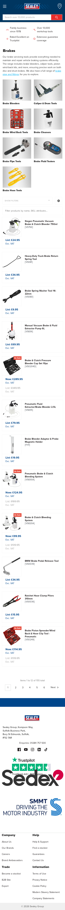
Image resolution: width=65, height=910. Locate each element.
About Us (7, 842)
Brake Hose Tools (12, 190)
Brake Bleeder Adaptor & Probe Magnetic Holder (41, 441)
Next (53, 687)
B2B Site (6, 880)
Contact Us (38, 860)
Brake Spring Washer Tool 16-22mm (40, 293)
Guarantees (38, 854)
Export (5, 886)
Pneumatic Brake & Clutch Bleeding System (39, 476)
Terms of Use (39, 873)
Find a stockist (39, 848)
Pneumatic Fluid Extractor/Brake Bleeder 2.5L (40, 407)
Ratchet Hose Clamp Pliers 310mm (39, 598)
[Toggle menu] (4, 6)
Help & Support (40, 842)
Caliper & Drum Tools (45, 103)
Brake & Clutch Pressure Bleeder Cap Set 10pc (38, 363)
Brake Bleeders (11, 103)
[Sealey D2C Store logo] (32, 6)
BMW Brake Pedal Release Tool (42, 563)
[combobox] (32, 17)
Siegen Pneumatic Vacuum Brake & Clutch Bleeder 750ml (41, 224)
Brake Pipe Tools (12, 161)
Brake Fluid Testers (44, 161)
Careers (6, 854)
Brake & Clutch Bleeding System (38, 520)
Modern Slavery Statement (46, 892)
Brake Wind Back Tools (15, 132)
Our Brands (8, 848)
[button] (58, 201)
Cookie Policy (39, 886)
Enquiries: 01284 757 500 (32, 743)
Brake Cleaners (42, 132)
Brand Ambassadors (12, 860)
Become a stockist (11, 873)
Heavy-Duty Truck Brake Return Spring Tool (41, 259)
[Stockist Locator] (59, 7)
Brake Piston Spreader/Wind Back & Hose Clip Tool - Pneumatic (40, 635)
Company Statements (43, 898)
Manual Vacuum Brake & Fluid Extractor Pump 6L (41, 328)
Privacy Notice (39, 880)
